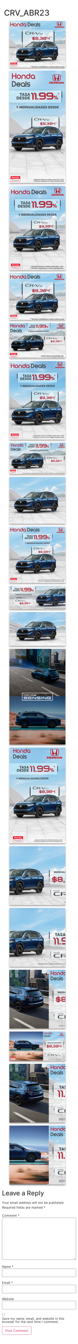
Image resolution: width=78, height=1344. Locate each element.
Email (7, 1282)
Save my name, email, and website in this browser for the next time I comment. (33, 1320)
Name (7, 1266)
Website (8, 1298)
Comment (10, 1215)
